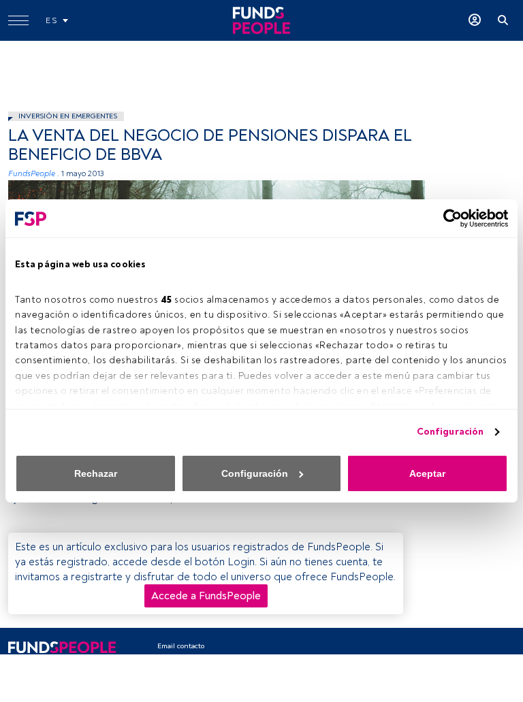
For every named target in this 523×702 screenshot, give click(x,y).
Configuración (450, 431)
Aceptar (427, 473)
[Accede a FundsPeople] (475, 20)
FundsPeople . (33, 174)
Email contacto (180, 645)
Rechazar (95, 473)
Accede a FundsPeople (206, 596)
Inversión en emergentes (67, 116)
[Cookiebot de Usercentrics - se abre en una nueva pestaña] (448, 218)
